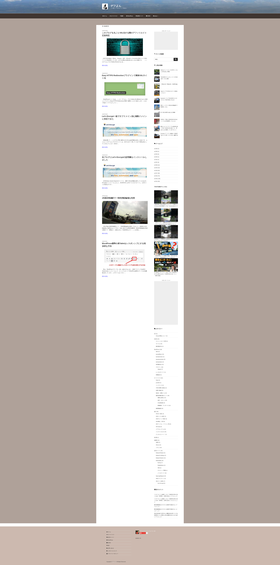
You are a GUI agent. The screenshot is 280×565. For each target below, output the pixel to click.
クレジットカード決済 (161, 341)
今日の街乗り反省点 (160, 387)
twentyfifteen (159, 354)
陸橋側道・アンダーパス (163, 405)
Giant (157, 380)
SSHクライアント (160, 478)
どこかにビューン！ (160, 434)
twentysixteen (159, 361)
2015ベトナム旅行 (160, 416)
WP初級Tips (158, 364)
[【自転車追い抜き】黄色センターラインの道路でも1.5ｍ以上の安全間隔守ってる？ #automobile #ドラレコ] (166, 197)
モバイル (158, 343)
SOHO (148, 16)
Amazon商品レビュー (161, 335)
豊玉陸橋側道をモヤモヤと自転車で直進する (164, 504)
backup (159, 462)
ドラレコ (158, 447)
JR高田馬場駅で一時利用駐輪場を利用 (118, 198)
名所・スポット (161, 400)
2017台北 (158, 426)
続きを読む (105, 65)
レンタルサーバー (160, 372)
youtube (158, 382)
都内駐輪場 (158, 408)
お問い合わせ (110, 548)
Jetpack (159, 369)
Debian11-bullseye (160, 455)
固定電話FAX (159, 346)
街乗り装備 (158, 390)
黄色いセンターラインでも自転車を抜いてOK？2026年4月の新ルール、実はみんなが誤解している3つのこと (169, 128)
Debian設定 (158, 460)
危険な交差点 (161, 397)
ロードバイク (114, 16)
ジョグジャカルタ (160, 431)
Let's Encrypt (161, 483)
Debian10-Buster (160, 452)
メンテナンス (159, 385)
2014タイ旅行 (159, 413)
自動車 (155, 440)
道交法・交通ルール (160, 393)
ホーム (105, 16)
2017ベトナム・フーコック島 (162, 424)
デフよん (116, 5)
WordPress (130, 16)
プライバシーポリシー (113, 553)
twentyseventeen (160, 359)
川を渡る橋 (160, 402)
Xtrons (157, 444)
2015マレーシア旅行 (160, 418)
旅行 (122, 16)
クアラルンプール (160, 429)
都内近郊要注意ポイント (161, 395)
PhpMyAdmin (161, 465)
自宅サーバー (140, 16)
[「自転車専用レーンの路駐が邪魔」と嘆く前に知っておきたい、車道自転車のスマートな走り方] (166, 248)
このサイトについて (112, 550)
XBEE (157, 442)
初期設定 (158, 374)
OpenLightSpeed (160, 476)
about (155, 16)
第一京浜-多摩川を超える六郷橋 (167, 112)
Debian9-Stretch (159, 458)
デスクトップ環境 (162, 470)
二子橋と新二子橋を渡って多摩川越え (169, 84)
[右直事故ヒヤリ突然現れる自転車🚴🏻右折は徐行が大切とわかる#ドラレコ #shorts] (166, 231)
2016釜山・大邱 (159, 421)
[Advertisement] (166, 41)
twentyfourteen (159, 356)
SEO (157, 351)
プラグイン (158, 367)
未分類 (155, 437)
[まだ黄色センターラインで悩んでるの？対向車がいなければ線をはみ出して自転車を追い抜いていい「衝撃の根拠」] (166, 265)
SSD (159, 467)
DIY (155, 333)
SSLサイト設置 (159, 481)
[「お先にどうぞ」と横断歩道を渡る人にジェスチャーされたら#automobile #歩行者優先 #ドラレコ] (166, 215)
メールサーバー (161, 473)
